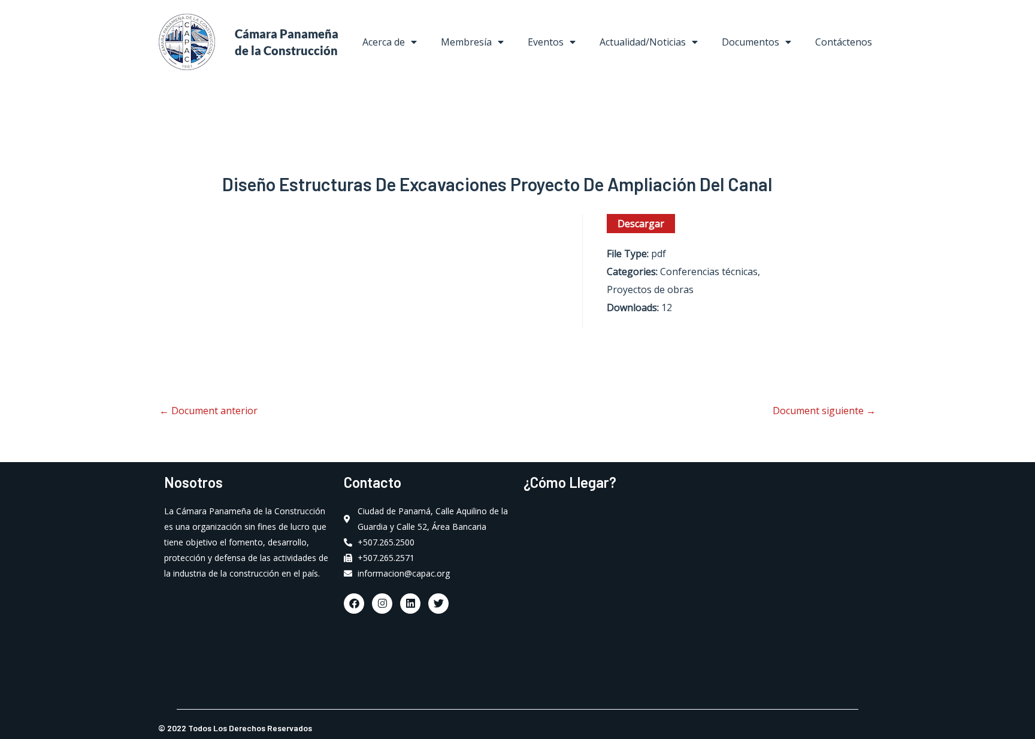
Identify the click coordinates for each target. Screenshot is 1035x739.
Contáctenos (843, 42)
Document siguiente (824, 410)
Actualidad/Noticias (643, 42)
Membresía (466, 42)
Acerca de (383, 42)
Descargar (641, 223)
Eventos (546, 42)
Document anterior (208, 410)
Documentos (750, 42)
